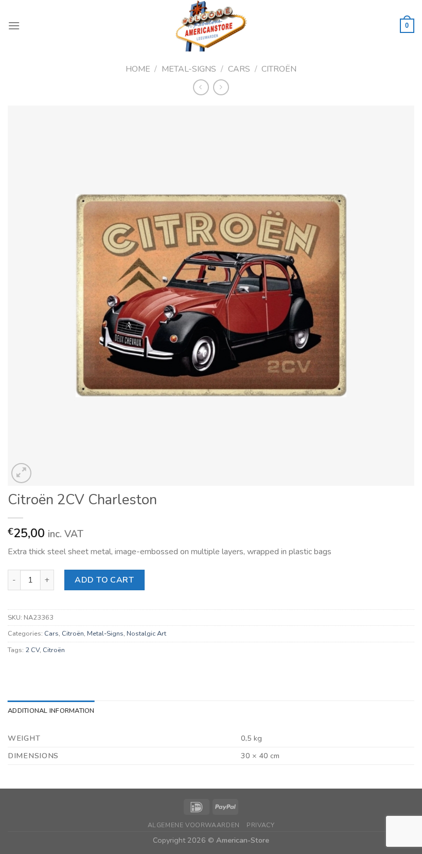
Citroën (278, 69)
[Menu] (14, 25)
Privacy (260, 825)
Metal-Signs (189, 69)
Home (138, 69)
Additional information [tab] (51, 710)
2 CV (32, 650)
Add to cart (104, 580)
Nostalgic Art (146, 633)
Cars (239, 69)
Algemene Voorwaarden (194, 825)
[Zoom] (21, 473)
